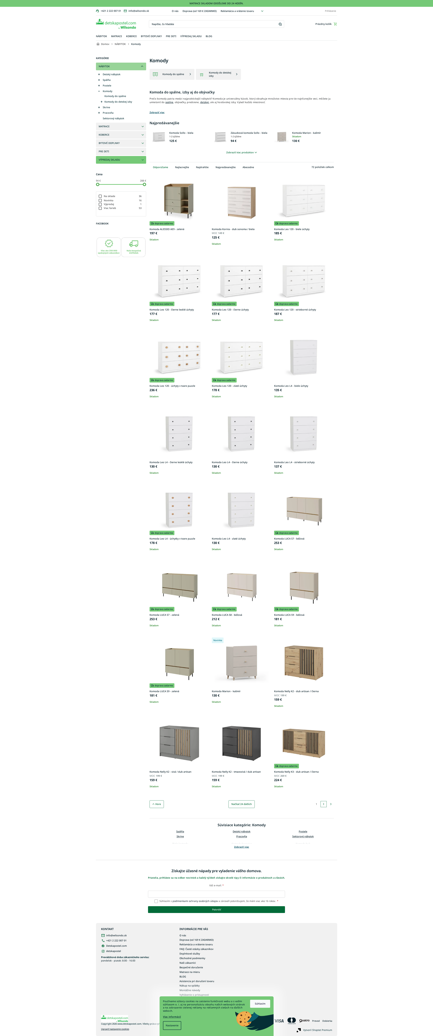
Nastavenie (172, 1025)
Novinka (123, 200)
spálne (169, 102)
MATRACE (104, 126)
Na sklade (123, 196)
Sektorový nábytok (113, 118)
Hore (158, 804)
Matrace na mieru (189, 972)
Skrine (106, 107)
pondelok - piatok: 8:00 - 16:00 (125, 959)
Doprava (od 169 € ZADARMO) (200, 11)
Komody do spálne (115, 96)
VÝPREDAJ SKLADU (109, 159)
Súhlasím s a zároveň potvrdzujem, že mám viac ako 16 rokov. (218, 901)
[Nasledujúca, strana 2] (324, 804)
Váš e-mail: (216, 885)
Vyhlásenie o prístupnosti (194, 994)
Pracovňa (108, 112)
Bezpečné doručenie (191, 967)
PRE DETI (104, 151)
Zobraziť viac (241, 847)
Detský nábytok (111, 74)
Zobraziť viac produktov (240, 152)
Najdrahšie (202, 167)
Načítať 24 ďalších (241, 804)
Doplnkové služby (189, 953)
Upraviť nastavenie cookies (115, 1029)
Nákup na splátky (189, 985)
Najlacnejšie (182, 167)
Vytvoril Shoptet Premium (317, 1029)
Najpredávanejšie (226, 167)
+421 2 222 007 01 (116, 940)
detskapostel (113, 951)
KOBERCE (104, 134)
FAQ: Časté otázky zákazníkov (196, 949)
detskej (204, 102)
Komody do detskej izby (118, 101)
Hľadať (280, 24)
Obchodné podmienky (192, 958)
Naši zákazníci (187, 962)
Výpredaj (123, 204)
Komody (107, 91)
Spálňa (107, 79)
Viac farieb (123, 208)
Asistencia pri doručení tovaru (196, 981)
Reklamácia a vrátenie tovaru (237, 11)
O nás (175, 11)
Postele (107, 85)
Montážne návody (189, 990)
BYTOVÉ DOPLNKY (109, 143)
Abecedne (248, 167)
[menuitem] (101, 36)
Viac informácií (172, 1016)
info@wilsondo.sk (116, 935)
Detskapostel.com (116, 945)
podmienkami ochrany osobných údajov (195, 901)
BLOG (182, 976)
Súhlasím (260, 1003)
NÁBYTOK (104, 66)
